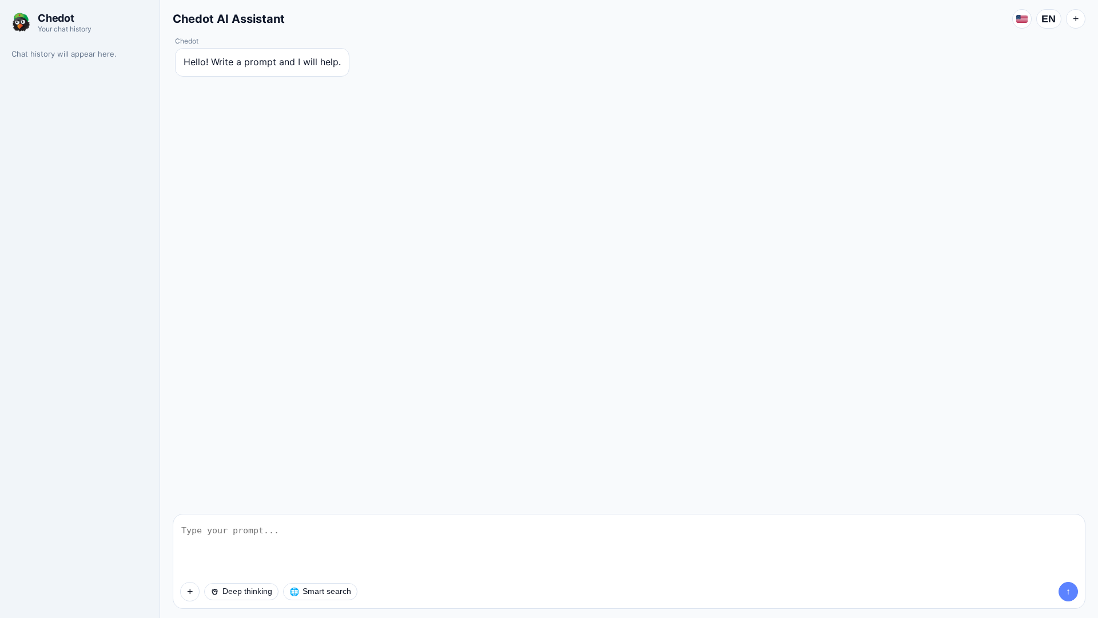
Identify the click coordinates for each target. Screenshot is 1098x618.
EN (1048, 19)
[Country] (1022, 19)
